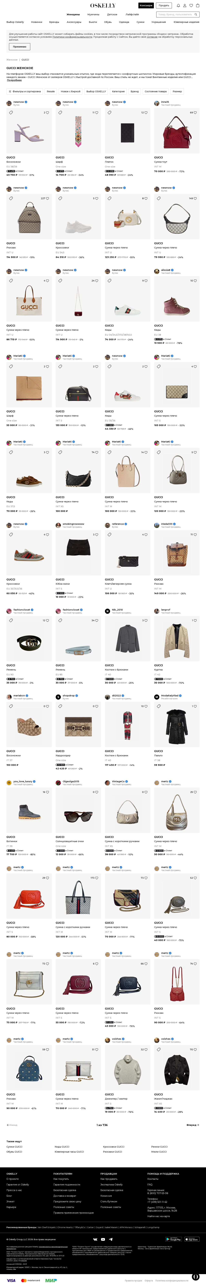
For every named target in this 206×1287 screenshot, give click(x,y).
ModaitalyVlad (169, 695)
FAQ (149, 1184)
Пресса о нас (14, 1190)
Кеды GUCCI (62, 1146)
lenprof (165, 609)
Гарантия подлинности (66, 1184)
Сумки (140, 22)
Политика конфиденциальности (171, 1280)
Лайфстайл (132, 14)
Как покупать (61, 1179)
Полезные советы (63, 1207)
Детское (112, 14)
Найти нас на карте (158, 1216)
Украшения (159, 22)
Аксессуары (74, 22)
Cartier (90, 1227)
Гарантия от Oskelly (17, 1184)
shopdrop (69, 695)
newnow (19, 102)
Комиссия (106, 1195)
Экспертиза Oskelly (111, 1184)
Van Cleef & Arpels (46, 1227)
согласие (152, 36)
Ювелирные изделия (186, 22)
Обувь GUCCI (14, 1151)
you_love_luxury (23, 781)
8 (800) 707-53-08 (157, 1193)
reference (118, 524)
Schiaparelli (140, 1227)
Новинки (36, 22)
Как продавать (108, 1179)
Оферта (149, 1280)
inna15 (165, 102)
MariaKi (18, 356)
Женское (12, 59)
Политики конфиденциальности (72, 36)
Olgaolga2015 (71, 781)
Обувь (108, 22)
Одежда (124, 22)
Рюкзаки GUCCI (112, 1151)
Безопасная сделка (64, 1190)
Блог (9, 1195)
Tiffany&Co (79, 1227)
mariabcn (19, 695)
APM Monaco (126, 1227)
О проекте (12, 1179)
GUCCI (10, 157)
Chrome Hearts (64, 1227)
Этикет (10, 1201)
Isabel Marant (111, 1227)
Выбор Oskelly (15, 22)
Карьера (11, 1207)
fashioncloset (22, 609)
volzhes (116, 1039)
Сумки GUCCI (14, 1146)
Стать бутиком (108, 1201)
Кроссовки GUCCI (113, 1146)
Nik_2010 (117, 609)
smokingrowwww (73, 524)
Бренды (54, 22)
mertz (164, 781)
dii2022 (116, 695)
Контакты (152, 1179)
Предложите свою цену (67, 1201)
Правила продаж (133, 1280)
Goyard (99, 1227)
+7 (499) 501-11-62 (157, 1202)
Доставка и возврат (64, 1195)
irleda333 (166, 524)
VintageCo (118, 781)
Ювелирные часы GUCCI (69, 1151)
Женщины (73, 14)
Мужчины (93, 14)
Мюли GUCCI (159, 1151)
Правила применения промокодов (73, 1212)
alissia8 (165, 270)
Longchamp (153, 1227)
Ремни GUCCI (159, 1146)
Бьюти (93, 22)
